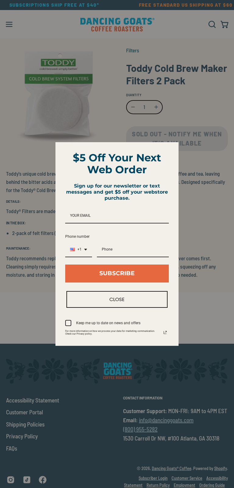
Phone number (77, 236)
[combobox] (78, 249)
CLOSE (117, 299)
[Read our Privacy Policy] (165, 332)
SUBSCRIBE (117, 273)
